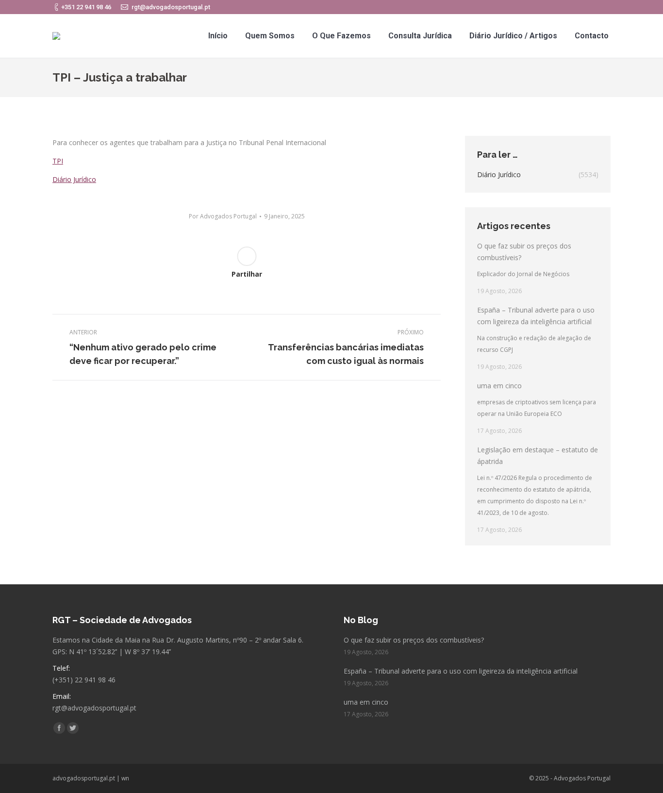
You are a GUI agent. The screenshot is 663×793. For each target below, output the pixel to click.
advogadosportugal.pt (83, 778)
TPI (57, 160)
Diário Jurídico (74, 179)
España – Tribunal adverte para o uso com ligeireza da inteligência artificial (536, 315)
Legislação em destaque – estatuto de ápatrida (537, 455)
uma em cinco (499, 385)
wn (125, 778)
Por (223, 216)
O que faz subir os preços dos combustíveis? (524, 251)
